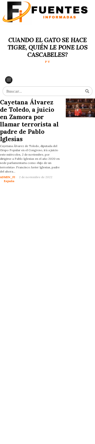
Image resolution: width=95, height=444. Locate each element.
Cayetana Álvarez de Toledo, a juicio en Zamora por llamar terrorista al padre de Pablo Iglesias (29, 121)
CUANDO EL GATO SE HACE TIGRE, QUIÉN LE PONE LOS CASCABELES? (47, 47)
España (9, 181)
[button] (87, 91)
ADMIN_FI (7, 177)
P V (47, 61)
